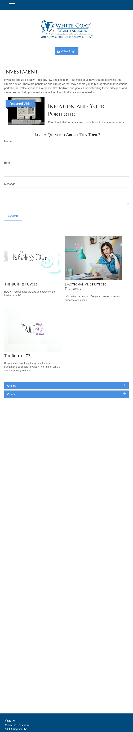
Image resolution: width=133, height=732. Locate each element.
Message (9, 184)
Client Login (68, 51)
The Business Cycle (20, 284)
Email (7, 162)
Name (8, 141)
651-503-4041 (21, 725)
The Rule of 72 (17, 355)
